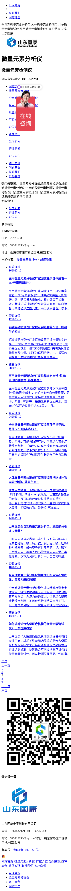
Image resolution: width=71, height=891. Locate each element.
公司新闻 (14, 141)
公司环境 (14, 126)
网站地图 (14, 17)
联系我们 (14, 13)
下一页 (5, 686)
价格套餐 (14, 176)
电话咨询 (14, 873)
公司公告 (14, 156)
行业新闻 (14, 148)
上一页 (5, 665)
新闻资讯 (14, 134)
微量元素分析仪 (27, 259)
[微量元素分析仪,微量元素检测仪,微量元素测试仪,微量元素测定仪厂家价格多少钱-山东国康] (22, 48)
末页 (4, 690)
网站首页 (14, 86)
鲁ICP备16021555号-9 (26, 849)
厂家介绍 (14, 5)
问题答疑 (14, 167)
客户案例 (14, 163)
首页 (4, 661)
